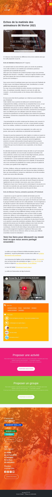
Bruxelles (26, 492)
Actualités (11, 455)
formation (34, 308)
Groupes (10, 462)
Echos (20, 308)
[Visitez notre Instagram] (8, 472)
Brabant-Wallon (13, 425)
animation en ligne (12, 308)
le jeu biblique (32, 263)
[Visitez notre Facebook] (5, 472)
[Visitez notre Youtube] (13, 472)
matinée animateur (12, 310)
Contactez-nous (11, 476)
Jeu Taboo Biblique (21, 263)
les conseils (40, 259)
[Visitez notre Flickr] (11, 472)
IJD (20, 439)
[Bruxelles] (6, 10)
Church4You (10, 439)
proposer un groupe (26, 397)
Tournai (9, 434)
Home (8, 453)
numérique (21, 310)
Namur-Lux (10, 431)
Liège (8, 428)
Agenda (9, 457)
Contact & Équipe (20, 494)
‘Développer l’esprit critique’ (24, 267)
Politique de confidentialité (30, 494)
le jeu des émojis (36, 261)
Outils (9, 460)
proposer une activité (26, 368)
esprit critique (26, 308)
